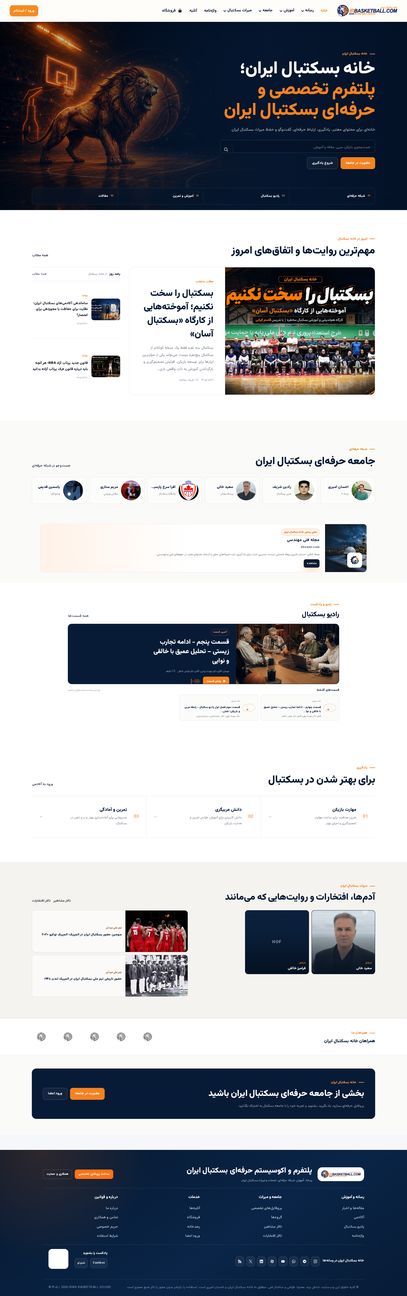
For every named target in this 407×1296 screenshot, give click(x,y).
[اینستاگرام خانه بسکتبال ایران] (315, 1261)
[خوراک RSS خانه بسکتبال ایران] (239, 1261)
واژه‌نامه (210, 11)
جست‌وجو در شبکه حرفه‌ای (51, 466)
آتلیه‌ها (194, 1208)
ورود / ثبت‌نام (24, 11)
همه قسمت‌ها (78, 616)
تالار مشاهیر (62, 901)
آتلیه (193, 11)
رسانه (309, 10)
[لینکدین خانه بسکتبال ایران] (261, 1261)
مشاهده (311, 563)
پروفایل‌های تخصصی (266, 1208)
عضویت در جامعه (358, 163)
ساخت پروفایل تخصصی (94, 1174)
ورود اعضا (55, 1093)
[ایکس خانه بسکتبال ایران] (250, 1261)
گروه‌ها (276, 1217)
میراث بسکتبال (239, 10)
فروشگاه (193, 1217)
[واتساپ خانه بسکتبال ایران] (293, 1261)
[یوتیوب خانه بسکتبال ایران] (283, 1261)
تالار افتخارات (41, 901)
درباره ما (112, 1208)
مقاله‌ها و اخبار (353, 1208)
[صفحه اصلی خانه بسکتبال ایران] (341, 1174)
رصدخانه (193, 1227)
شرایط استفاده (107, 1236)
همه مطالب (40, 255)
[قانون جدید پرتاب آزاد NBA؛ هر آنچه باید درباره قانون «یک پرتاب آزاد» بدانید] (105, 366)
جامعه (267, 10)
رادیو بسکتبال (354, 1227)
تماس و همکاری (106, 1217)
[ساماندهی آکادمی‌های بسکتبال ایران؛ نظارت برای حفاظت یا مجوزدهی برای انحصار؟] (105, 309)
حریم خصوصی (107, 1227)
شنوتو (81, 1263)
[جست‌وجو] (226, 149)
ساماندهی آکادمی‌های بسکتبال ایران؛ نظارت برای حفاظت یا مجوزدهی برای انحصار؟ (60, 309)
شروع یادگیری (322, 163)
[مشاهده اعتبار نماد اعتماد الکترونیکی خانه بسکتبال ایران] (58, 1259)
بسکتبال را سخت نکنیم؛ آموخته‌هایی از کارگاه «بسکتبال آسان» (178, 314)
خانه (324, 11)
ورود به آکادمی (42, 784)
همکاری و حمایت (57, 1174)
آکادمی (359, 1217)
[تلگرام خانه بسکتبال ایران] (304, 1261)
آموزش (289, 10)
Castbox (99, 1263)
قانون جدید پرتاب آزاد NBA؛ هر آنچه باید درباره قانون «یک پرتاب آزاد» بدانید (60, 366)
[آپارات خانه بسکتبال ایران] (272, 1261)
